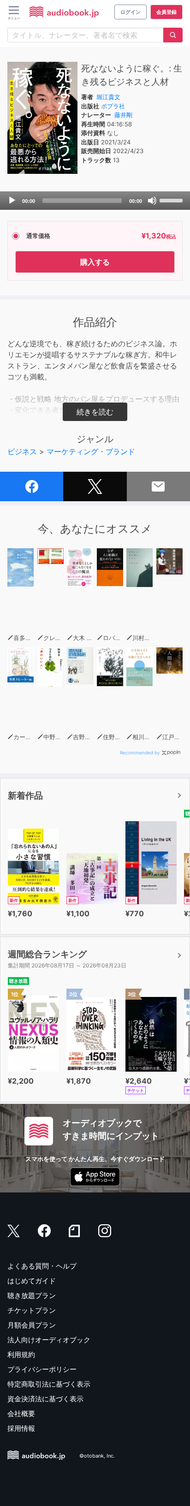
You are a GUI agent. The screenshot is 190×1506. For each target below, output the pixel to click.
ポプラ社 (113, 106)
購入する (95, 262)
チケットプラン (31, 1310)
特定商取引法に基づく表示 (48, 1384)
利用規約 (21, 1354)
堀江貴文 (108, 97)
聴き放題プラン (31, 1295)
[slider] (172, 199)
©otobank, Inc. (97, 1456)
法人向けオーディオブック (48, 1339)
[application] (95, 200)
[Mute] (152, 200)
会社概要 (21, 1413)
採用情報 (21, 1428)
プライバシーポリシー (42, 1369)
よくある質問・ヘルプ (42, 1266)
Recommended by (140, 752)
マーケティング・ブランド (91, 451)
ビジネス (22, 451)
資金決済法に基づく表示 (45, 1398)
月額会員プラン (31, 1325)
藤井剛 (123, 115)
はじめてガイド (31, 1280)
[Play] (12, 200)
